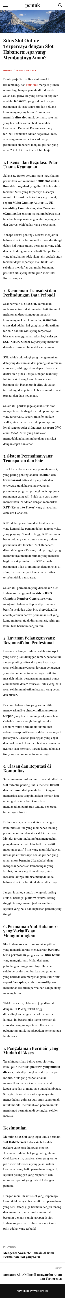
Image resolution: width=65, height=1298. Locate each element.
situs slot (32, 84)
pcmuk (32, 5)
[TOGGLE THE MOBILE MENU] (5, 5)
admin (7, 70)
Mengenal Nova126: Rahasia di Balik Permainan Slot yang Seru (28, 1255)
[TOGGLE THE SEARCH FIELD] (59, 5)
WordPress (41, 1291)
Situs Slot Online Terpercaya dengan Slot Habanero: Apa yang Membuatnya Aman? (28, 48)
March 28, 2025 (26, 70)
